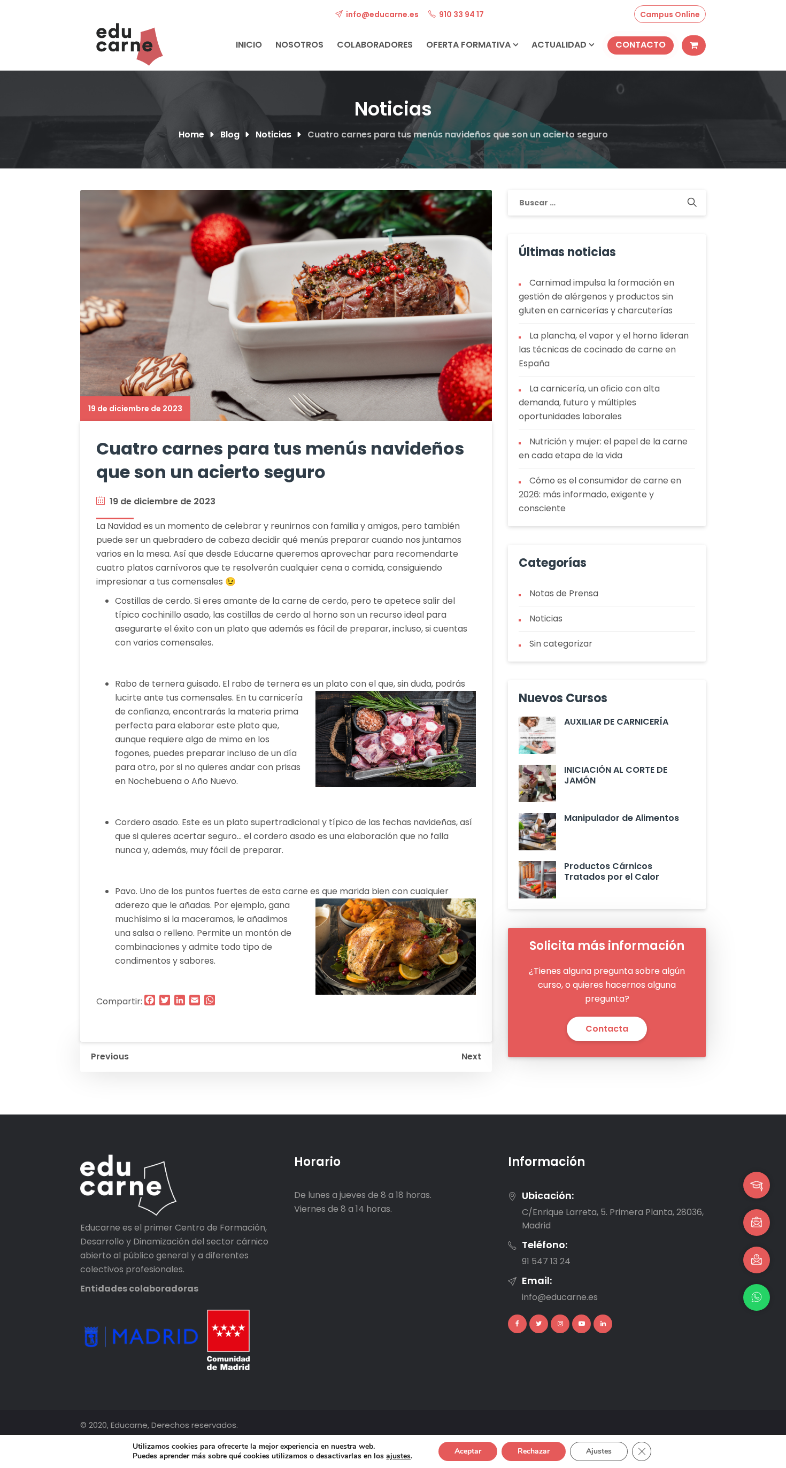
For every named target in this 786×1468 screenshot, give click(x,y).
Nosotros (299, 45)
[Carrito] (694, 45)
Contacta (606, 1029)
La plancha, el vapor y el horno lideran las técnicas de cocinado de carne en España (604, 349)
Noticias (545, 618)
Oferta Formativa (469, 45)
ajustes (398, 1456)
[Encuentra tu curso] (756, 1185)
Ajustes (599, 1451)
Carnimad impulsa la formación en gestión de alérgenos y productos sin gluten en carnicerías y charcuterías (596, 296)
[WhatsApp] (756, 1297)
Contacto (640, 45)
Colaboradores (375, 45)
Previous (110, 1056)
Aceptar (467, 1451)
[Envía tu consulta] (756, 1260)
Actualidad (560, 45)
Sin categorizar (560, 643)
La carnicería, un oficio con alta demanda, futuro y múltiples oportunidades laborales (589, 402)
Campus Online (670, 14)
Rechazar (534, 1451)
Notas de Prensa (563, 593)
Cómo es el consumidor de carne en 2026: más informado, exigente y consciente (600, 494)
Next (471, 1056)
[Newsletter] (756, 1222)
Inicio (249, 45)
